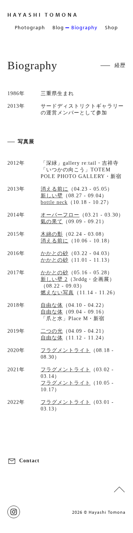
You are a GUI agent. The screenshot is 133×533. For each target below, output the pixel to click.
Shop (111, 27)
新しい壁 (52, 195)
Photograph (30, 27)
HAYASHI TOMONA (43, 14)
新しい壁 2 (54, 279)
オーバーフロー (60, 215)
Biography (84, 27)
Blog (58, 27)
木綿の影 (52, 234)
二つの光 (52, 331)
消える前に (54, 189)
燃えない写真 (57, 292)
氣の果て (52, 221)
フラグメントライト (66, 350)
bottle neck (54, 202)
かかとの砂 (54, 253)
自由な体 (52, 305)
